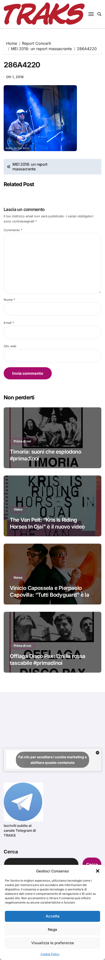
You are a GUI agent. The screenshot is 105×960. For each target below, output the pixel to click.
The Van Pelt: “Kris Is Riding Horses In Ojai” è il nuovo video (47, 523)
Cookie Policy (50, 954)
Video (18, 509)
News (18, 577)
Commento (13, 230)
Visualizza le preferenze (52, 943)
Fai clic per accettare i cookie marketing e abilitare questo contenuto (52, 760)
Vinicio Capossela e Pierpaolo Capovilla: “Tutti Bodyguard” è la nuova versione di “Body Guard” (49, 595)
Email (9, 323)
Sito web (10, 346)
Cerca (11, 852)
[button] (97, 871)
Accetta (53, 916)
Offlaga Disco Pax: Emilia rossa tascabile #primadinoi (47, 659)
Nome (9, 300)
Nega (52, 929)
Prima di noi (22, 441)
